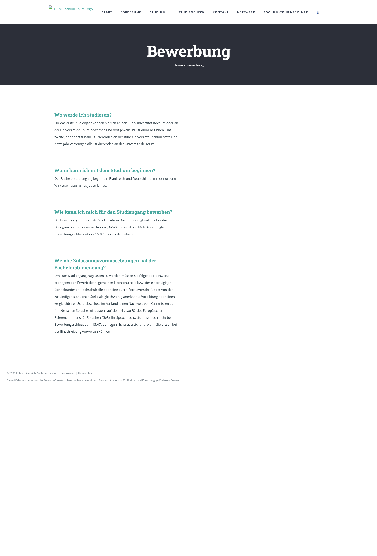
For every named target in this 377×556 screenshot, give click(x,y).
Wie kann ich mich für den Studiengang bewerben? (113, 212)
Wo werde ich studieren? (83, 115)
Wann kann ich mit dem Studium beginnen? (104, 170)
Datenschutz (85, 373)
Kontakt (54, 373)
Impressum (68, 373)
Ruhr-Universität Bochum (31, 373)
